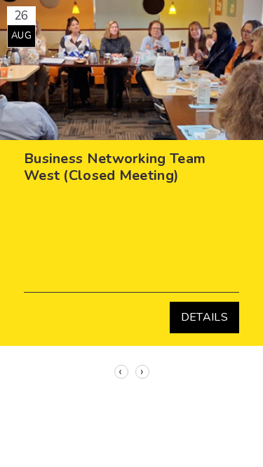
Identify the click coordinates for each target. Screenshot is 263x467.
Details (204, 317)
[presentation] (121, 372)
